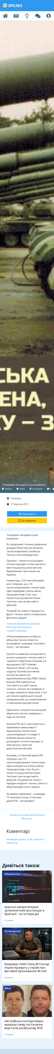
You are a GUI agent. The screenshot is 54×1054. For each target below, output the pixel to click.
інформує (21, 630)
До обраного (28, 520)
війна (14, 815)
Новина (8, 488)
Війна (22, 488)
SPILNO (14, 5)
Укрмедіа (15, 498)
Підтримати (29, 513)
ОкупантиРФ (27, 815)
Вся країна (37, 488)
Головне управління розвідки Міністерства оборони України (23, 627)
